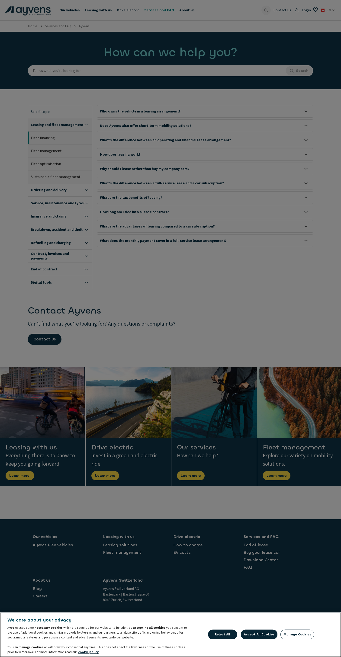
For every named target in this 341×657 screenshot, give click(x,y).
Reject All (222, 634)
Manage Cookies (297, 634)
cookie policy (88, 652)
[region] (170, 634)
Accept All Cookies (259, 634)
